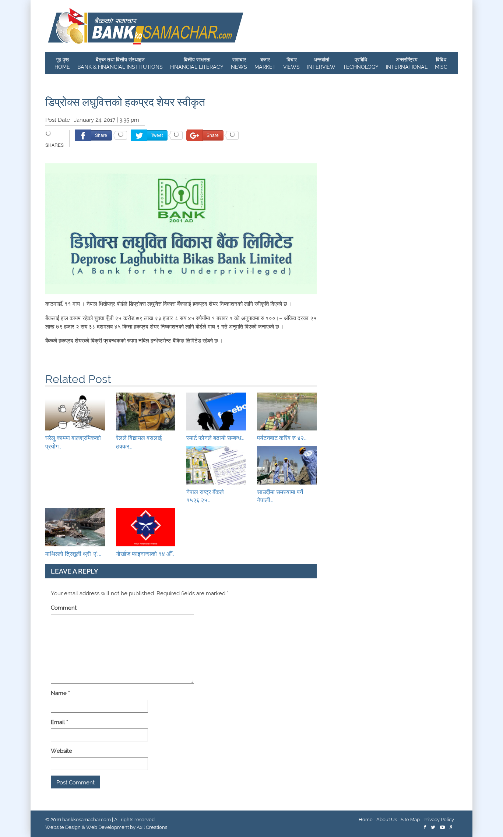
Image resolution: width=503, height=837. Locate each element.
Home (366, 819)
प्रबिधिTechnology (361, 63)
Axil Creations (152, 827)
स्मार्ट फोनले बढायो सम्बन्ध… (215, 438)
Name (60, 693)
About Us (386, 819)
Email (59, 722)
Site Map (410, 819)
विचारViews (291, 63)
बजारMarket (265, 63)
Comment (64, 607)
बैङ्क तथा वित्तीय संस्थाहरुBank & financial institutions (120, 63)
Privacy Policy (438, 819)
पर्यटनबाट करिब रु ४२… (281, 438)
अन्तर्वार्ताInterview (321, 63)
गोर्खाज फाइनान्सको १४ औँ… (145, 553)
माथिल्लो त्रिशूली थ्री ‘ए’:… (73, 553)
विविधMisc (441, 63)
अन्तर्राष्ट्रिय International (407, 63)
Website (61, 751)
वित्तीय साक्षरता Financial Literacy (197, 63)
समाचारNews (239, 63)
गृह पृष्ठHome (62, 63)
